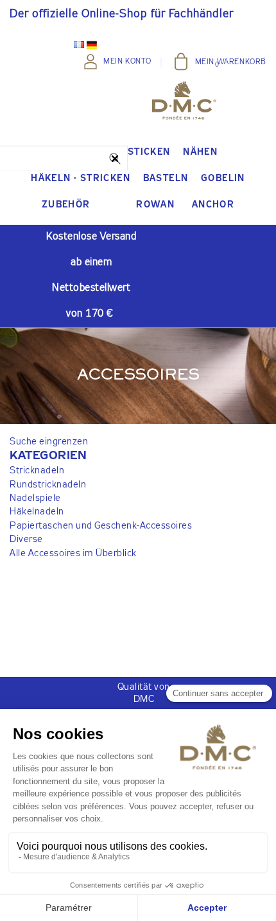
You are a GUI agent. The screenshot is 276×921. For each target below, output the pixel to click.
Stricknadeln (37, 470)
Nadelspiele (35, 498)
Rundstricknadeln (48, 484)
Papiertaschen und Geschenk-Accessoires (101, 526)
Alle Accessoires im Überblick (73, 553)
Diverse (26, 539)
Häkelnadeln (37, 511)
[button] (101, 456)
